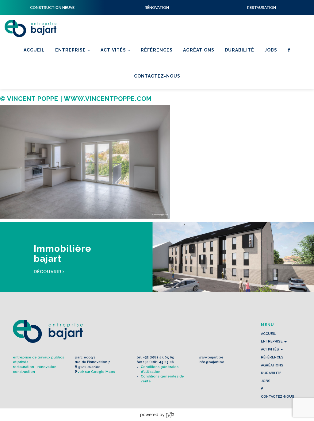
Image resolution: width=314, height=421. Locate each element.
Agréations (198, 50)
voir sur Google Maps (96, 372)
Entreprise (71, 50)
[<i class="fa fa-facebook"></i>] (289, 50)
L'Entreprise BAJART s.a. (30, 28)
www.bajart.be (211, 357)
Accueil (34, 50)
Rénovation (117, 78)
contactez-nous (277, 397)
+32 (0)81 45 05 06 (158, 362)
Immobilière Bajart (126, 94)
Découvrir (48, 271)
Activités (114, 50)
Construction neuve (129, 86)
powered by (153, 414)
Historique (71, 78)
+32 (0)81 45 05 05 (158, 357)
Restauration (119, 70)
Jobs (271, 50)
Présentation (74, 70)
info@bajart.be (211, 362)
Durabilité (239, 50)
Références (157, 50)
